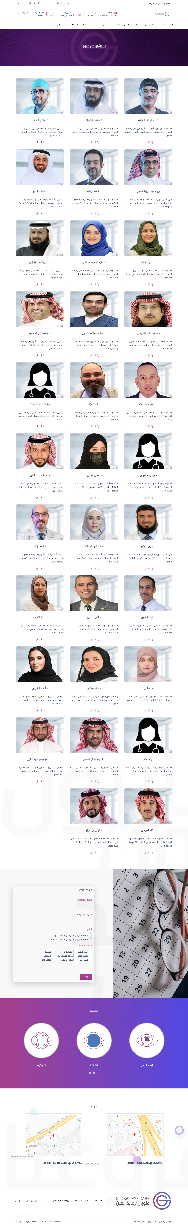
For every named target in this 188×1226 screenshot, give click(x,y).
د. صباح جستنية (148, 262)
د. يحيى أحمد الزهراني (40, 262)
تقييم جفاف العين (62, 25)
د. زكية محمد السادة (40, 404)
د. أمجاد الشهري (40, 688)
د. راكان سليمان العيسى (94, 759)
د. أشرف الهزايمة (94, 191)
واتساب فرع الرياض (66, 15)
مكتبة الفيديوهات (87, 25)
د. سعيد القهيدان (94, 120)
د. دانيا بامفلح (94, 688)
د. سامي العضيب (40, 120)
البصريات (47, 956)
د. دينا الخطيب (39, 617)
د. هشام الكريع (39, 191)
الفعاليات (75, 25)
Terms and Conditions (53, 1221)
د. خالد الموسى (148, 830)
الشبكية (48, 952)
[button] (98, 1073)
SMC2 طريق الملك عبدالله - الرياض (99, 15)
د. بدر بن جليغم (148, 546)
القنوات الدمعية (41, 1065)
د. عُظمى (148, 688)
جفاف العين (46, 960)
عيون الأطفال (66, 960)
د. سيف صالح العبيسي (40, 333)
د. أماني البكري (94, 475)
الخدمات (162, 25)
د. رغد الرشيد (148, 759)
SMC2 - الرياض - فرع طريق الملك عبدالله (69, 939)
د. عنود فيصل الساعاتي (94, 262)
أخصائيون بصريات (123, 25)
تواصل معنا (61, 3)
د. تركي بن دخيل (94, 830)
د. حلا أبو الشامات (94, 546)
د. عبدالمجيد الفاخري (40, 475)
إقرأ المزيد (148, 142)
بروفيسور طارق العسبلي (148, 191)
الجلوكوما (68, 952)
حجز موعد (70, 3)
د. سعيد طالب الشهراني (148, 333)
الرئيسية (171, 25)
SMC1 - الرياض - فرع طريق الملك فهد (70, 935)
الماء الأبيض (82, 952)
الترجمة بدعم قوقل (22, 1221)
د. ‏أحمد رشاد (40, 546)
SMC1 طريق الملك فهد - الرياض (99, 12)
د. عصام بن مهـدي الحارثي (40, 759)
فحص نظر (83, 960)
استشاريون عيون (150, 25)
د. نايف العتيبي (148, 617)
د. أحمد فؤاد (94, 404)
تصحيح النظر (83, 956)
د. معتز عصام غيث (148, 404)
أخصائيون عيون (137, 25)
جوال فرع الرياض (67, 12)
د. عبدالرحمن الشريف (148, 120)
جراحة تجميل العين (64, 956)
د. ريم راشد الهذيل (148, 475)
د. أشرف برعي (94, 617)
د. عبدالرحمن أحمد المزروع (94, 333)
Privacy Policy (37, 1221)
